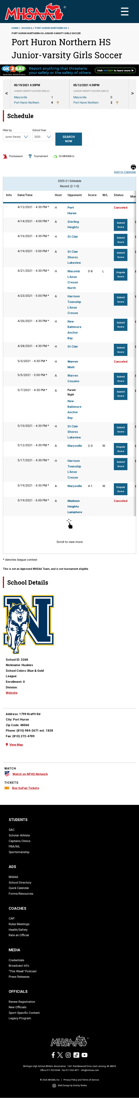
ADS (12, 867)
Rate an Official (19, 935)
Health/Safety (18, 929)
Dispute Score (120, 274)
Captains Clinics (19, 841)
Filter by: (7, 130)
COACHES (17, 908)
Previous (6, 94)
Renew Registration (22, 1001)
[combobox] (34, 137)
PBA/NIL (14, 846)
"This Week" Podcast (23, 971)
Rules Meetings (19, 924)
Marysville (75, 446)
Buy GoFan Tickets (25, 788)
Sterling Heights (73, 224)
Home (15, 28)
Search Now (69, 139)
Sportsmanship (19, 852)
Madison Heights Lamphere (75, 506)
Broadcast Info (19, 965)
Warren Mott (73, 364)
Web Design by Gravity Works (72, 1085)
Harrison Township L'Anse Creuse (74, 304)
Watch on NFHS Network (30, 774)
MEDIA (14, 950)
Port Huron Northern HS (51, 28)
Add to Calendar (125, 172)
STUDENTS (18, 820)
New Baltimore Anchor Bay (74, 330)
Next (132, 94)
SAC (11, 830)
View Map (16, 744)
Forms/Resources (21, 893)
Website (12, 693)
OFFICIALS (18, 991)
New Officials (17, 1007)
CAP (11, 918)
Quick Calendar (19, 888)
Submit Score (121, 224)
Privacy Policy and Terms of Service (81, 1080)
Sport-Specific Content (24, 1013)
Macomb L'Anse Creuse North (74, 279)
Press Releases (19, 976)
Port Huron (72, 210)
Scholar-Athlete (19, 835)
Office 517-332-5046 (50, 1070)
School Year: (39, 130)
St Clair (73, 236)
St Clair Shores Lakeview (74, 257)
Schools (26, 28)
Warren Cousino (73, 378)
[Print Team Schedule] (133, 167)
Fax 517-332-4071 (70, 1070)
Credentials (16, 960)
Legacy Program (20, 1018)
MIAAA (13, 877)
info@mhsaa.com (90, 1070)
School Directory (20, 882)
